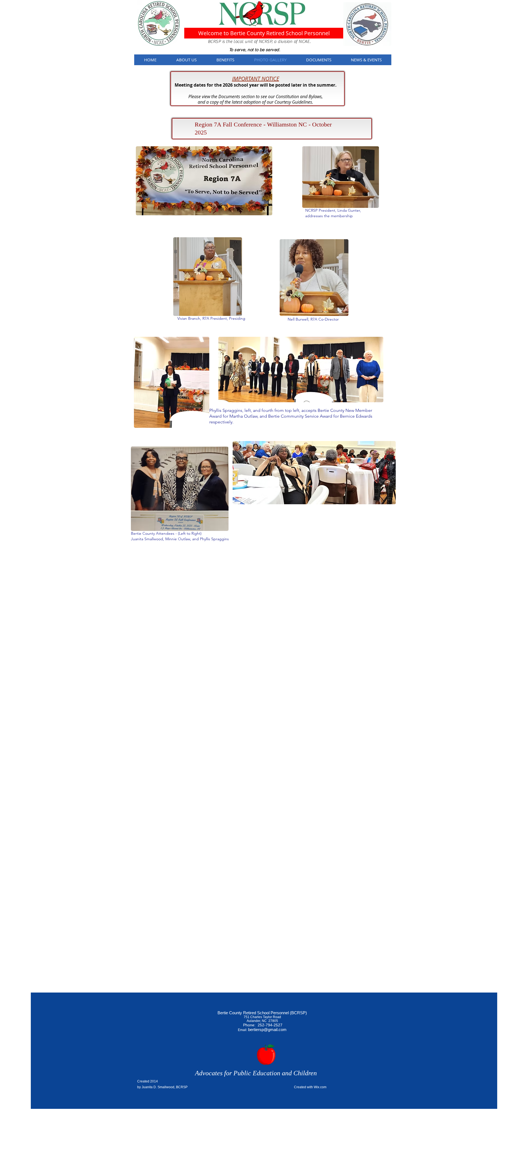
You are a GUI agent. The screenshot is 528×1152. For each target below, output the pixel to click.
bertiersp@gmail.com (267, 1029)
